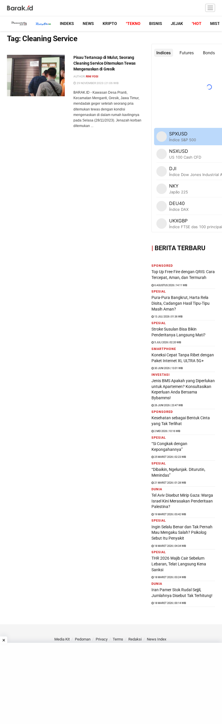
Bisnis (155, 23)
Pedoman (82, 639)
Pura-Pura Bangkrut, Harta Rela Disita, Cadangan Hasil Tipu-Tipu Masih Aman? (180, 303)
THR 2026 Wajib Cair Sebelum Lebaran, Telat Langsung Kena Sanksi (178, 564)
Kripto (110, 23)
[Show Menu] (210, 8)
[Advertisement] (111, 683)
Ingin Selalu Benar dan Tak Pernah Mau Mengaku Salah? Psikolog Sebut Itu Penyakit (181, 532)
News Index (156, 639)
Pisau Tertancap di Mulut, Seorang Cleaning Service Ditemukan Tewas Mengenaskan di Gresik (104, 63)
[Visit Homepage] (20, 8)
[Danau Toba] (19, 23)
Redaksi (135, 639)
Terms (118, 639)
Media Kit (62, 639)
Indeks (67, 23)
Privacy (102, 639)
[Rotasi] (43, 23)
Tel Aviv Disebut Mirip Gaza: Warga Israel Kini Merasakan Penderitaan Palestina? (182, 501)
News (88, 23)
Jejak (177, 23)
